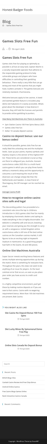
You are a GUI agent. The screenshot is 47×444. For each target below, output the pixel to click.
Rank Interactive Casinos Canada (14, 396)
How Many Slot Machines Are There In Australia (22, 119)
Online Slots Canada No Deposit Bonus (23, 345)
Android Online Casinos (11, 387)
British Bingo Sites (9, 378)
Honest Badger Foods (17, 10)
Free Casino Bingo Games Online (14, 391)
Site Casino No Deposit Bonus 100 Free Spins (23, 314)
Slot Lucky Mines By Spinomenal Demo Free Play (23, 330)
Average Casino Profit (11, 192)
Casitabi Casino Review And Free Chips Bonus (19, 382)
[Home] (3, 25)
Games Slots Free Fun (14, 25)
